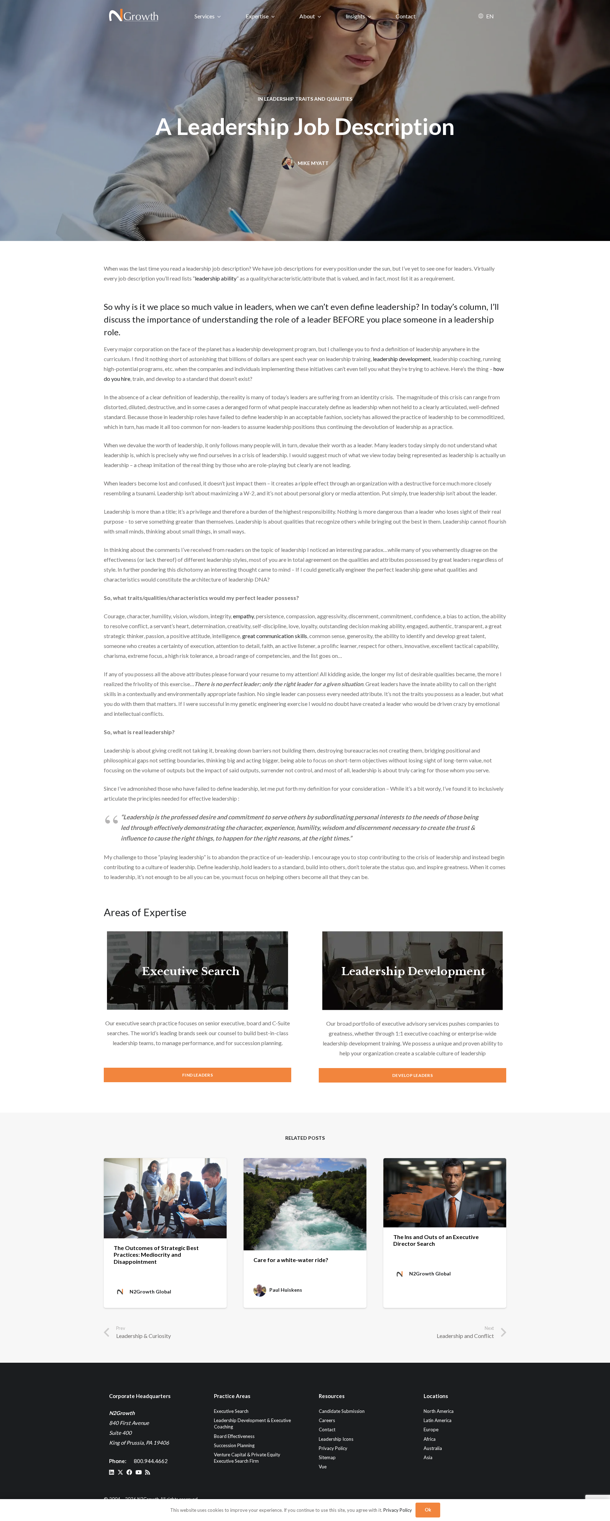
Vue (323, 1466)
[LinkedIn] (111, 1472)
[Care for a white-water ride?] (305, 1204)
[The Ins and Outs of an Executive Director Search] (444, 1192)
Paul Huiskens (285, 1290)
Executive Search (191, 971)
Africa (430, 1439)
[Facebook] (129, 1472)
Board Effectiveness (234, 1436)
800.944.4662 (151, 1461)
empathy (243, 616)
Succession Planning (234, 1445)
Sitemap (327, 1457)
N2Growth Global (150, 1292)
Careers (327, 1420)
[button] (219, 16)
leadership (474, 319)
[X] (120, 1472)
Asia (428, 1457)
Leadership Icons (336, 1439)
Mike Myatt (313, 163)
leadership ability (216, 278)
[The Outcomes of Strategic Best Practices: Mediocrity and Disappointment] (165, 1198)
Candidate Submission (342, 1411)
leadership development (402, 358)
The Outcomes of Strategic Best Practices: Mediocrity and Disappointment (156, 1254)
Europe (431, 1429)
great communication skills (274, 635)
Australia (433, 1448)
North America (439, 1411)
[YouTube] (139, 1472)
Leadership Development (413, 971)
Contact (327, 1429)
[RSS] (147, 1472)
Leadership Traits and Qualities (308, 99)
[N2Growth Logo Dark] (134, 16)
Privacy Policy (333, 1448)
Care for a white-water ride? (290, 1259)
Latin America (437, 1420)
